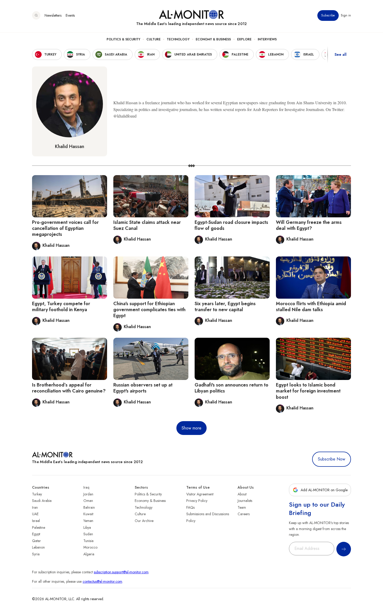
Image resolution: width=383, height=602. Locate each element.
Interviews (267, 39)
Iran (35, 507)
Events (70, 15)
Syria (36, 554)
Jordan (88, 494)
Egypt (36, 534)
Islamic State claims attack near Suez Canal (147, 225)
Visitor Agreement (199, 494)
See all (341, 54)
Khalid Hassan (69, 146)
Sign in (346, 15)
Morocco (90, 547)
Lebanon (38, 547)
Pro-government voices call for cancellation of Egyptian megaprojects (65, 228)
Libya (87, 527)
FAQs (190, 507)
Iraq (86, 487)
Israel (36, 520)
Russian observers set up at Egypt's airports (142, 388)
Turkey (37, 494)
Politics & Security (123, 39)
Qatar (36, 540)
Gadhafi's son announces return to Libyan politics (231, 388)
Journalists (245, 500)
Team (242, 507)
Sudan (88, 534)
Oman (88, 500)
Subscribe (328, 15)
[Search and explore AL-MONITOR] (36, 15)
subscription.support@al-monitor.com (121, 572)
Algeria (88, 554)
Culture (153, 39)
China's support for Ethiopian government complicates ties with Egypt (149, 309)
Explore (244, 39)
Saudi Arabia (42, 500)
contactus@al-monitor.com (102, 581)
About (242, 494)
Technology (178, 39)
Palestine (38, 527)
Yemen (88, 520)
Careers (244, 514)
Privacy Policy (196, 500)
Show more (191, 428)
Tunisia (88, 540)
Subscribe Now (331, 459)
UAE (35, 514)
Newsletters (53, 15)
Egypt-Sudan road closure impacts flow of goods (231, 225)
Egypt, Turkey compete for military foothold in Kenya (61, 306)
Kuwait (88, 514)
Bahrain (89, 507)
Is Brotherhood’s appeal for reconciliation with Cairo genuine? (69, 388)
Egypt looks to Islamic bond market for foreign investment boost (308, 391)
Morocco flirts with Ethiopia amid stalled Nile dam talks (311, 306)
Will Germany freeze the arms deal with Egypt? (309, 225)
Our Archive (144, 520)
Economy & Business (213, 39)
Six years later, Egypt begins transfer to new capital (225, 306)
